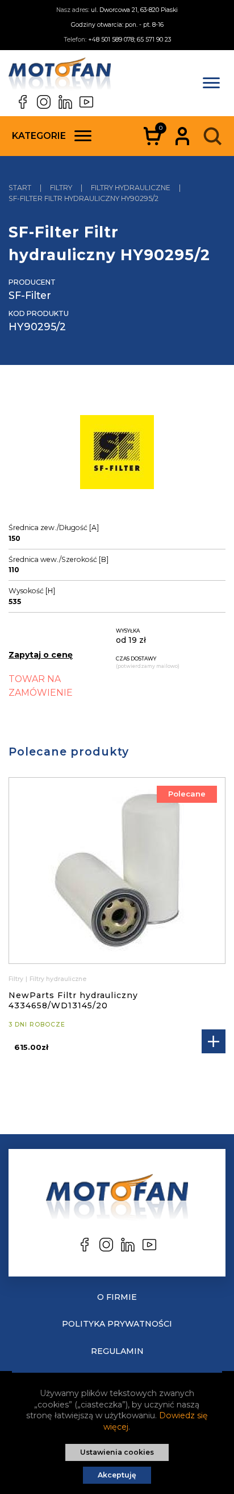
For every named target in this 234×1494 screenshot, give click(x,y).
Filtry (16, 979)
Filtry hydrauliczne (58, 979)
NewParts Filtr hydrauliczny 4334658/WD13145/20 (73, 1000)
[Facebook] (23, 102)
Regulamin (117, 1351)
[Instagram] (44, 102)
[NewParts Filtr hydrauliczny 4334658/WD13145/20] (117, 870)
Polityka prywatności (117, 1324)
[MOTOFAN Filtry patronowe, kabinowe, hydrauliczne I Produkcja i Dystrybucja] (60, 76)
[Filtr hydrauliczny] (117, 453)
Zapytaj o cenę (41, 655)
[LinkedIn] (65, 102)
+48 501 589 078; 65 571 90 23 (129, 39)
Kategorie (39, 135)
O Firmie (117, 1297)
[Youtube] (86, 102)
